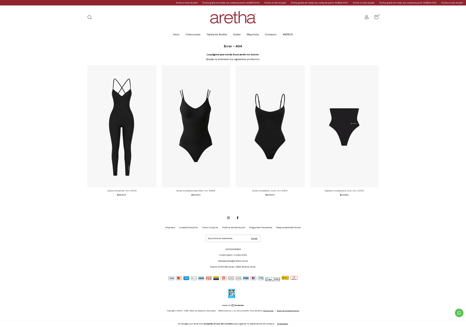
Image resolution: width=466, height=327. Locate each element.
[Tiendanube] (233, 305)
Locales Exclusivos (188, 227)
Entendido (282, 323)
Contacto (271, 34)
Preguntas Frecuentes (260, 227)
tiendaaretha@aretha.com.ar (233, 260)
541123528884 (233, 249)
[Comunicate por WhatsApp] (459, 313)
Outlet (237, 34)
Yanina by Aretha (217, 34)
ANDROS (288, 34)
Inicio (176, 34)
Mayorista (253, 34)
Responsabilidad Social (288, 227)
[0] (375, 18)
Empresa (170, 227)
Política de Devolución (233, 227)
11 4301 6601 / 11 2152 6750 (233, 255)
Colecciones (193, 34)
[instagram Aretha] (228, 217)
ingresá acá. (268, 311)
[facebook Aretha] (237, 217)
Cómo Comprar (210, 227)
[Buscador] (90, 18)
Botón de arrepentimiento (288, 311)
